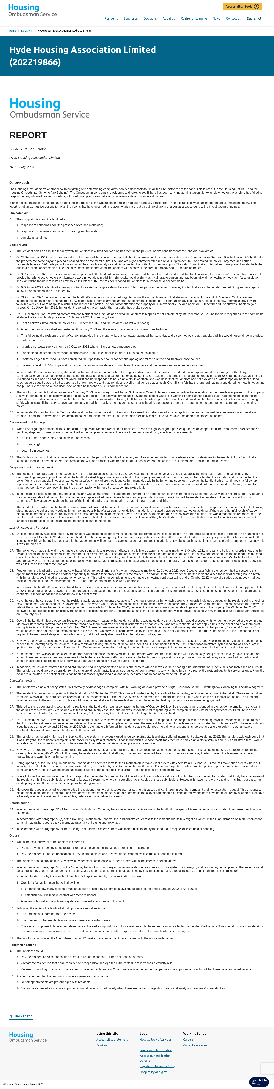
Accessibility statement (112, 1039)
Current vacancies (195, 1045)
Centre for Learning (194, 18)
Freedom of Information (156, 1050)
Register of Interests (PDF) (157, 1066)
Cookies (101, 1045)
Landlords (131, 18)
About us (169, 18)
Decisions (150, 18)
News (216, 18)
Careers (188, 1039)
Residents (111, 18)
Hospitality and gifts (153, 1072)
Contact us (233, 18)
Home (12, 30)
